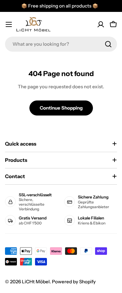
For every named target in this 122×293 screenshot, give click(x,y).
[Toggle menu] (9, 24)
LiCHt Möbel (36, 282)
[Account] (100, 24)
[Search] (108, 44)
